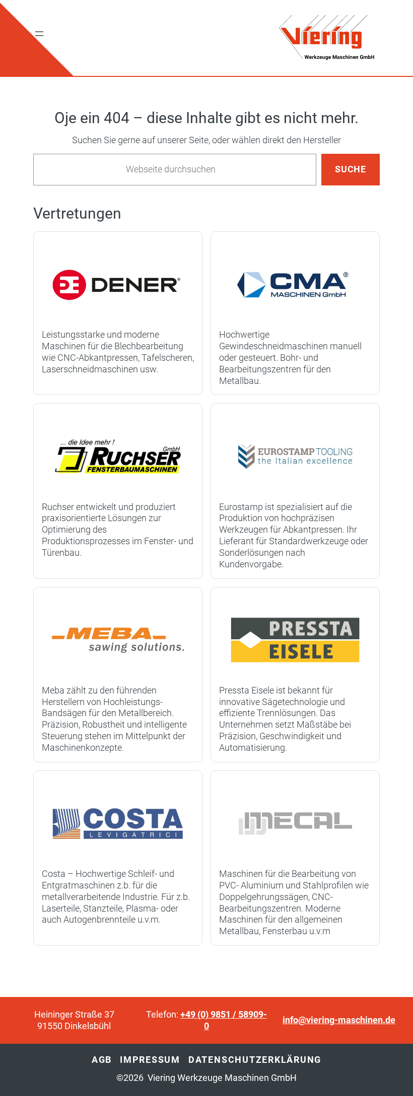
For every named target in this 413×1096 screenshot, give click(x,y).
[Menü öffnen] (39, 34)
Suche (350, 169)
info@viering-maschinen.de (339, 1020)
